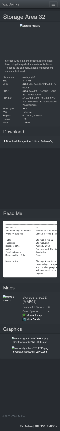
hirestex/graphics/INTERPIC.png (30, 342)
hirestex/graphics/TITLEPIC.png (30, 351)
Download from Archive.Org (29, 141)
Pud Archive (26, 426)
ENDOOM (52, 426)
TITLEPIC (40, 426)
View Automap (34, 315)
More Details (33, 319)
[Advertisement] (30, 179)
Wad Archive (10, 4)
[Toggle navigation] (53, 4)
